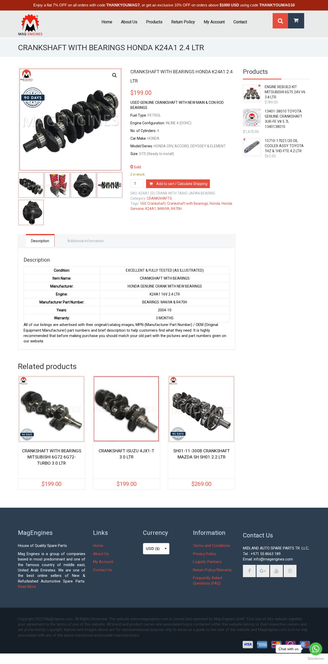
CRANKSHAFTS (159, 198)
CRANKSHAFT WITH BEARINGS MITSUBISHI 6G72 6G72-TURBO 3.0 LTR (51, 457)
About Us (101, 553)
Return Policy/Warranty (212, 570)
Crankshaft (156, 203)
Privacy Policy (204, 553)
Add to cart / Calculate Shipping (181, 184)
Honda (215, 203)
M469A (163, 209)
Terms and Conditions (211, 545)
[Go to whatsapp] (315, 648)
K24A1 (150, 209)
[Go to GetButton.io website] (316, 658)
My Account (103, 561)
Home (98, 545)
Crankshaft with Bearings (187, 203)
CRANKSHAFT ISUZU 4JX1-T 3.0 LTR (126, 453)
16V (143, 203)
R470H (176, 209)
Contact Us (102, 570)
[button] (114, 75)
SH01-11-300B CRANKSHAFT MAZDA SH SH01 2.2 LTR (201, 453)
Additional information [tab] (85, 241)
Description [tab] (40, 241)
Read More (27, 586)
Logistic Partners (207, 561)
